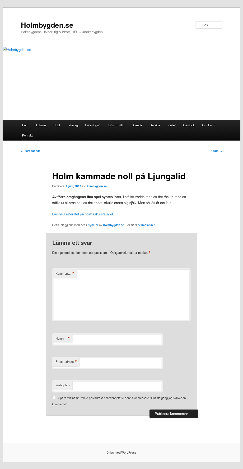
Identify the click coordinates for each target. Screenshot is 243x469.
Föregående (31, 151)
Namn (63, 338)
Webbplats (63, 385)
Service (155, 125)
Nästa (216, 151)
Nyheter (93, 225)
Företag (72, 125)
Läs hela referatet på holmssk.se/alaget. (83, 213)
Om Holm (208, 125)
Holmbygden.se (47, 25)
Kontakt (27, 135)
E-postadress (66, 361)
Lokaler (41, 125)
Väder (172, 125)
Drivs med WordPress (121, 452)
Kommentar (65, 273)
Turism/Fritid (115, 125)
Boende (137, 125)
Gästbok (189, 125)
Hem (25, 125)
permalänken (146, 225)
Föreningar (92, 125)
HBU (56, 125)
